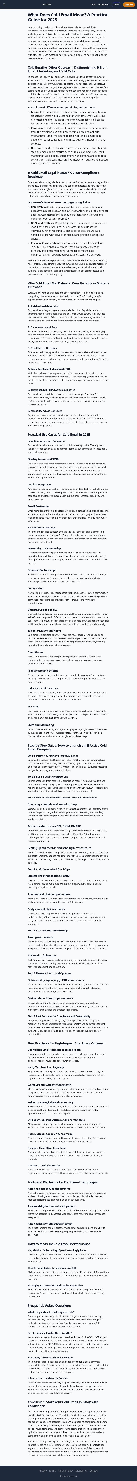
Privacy (43, 1470)
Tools (93, 4)
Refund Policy (65, 1470)
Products (103, 4)
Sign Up (129, 4)
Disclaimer (81, 1470)
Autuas (46, 4)
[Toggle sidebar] (4, 4)
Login (116, 4)
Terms (52, 1470)
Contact (94, 1470)
